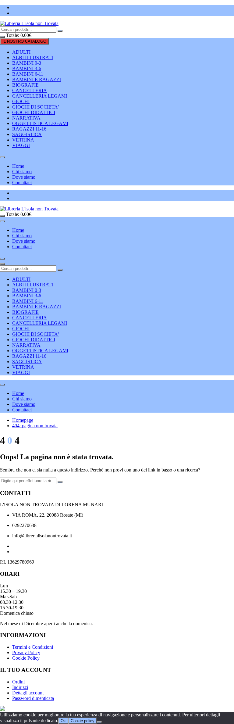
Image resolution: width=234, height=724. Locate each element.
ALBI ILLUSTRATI (32, 57)
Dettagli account (28, 692)
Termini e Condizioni (32, 647)
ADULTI (21, 52)
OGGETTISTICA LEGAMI (40, 123)
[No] (99, 722)
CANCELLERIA (29, 90)
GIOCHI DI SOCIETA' (35, 106)
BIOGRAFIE (25, 85)
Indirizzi (20, 687)
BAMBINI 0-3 (26, 63)
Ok (63, 721)
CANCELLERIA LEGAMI (39, 96)
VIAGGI (21, 145)
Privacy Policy (26, 652)
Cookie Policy (26, 658)
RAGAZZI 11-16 (29, 128)
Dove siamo (23, 177)
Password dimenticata (33, 698)
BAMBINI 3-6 (26, 68)
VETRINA (23, 139)
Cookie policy (82, 721)
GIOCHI (21, 101)
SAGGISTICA (27, 134)
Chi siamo (22, 171)
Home (18, 166)
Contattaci (22, 182)
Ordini (18, 681)
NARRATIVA (26, 117)
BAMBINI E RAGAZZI (36, 79)
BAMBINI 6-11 (27, 74)
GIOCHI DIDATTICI (33, 112)
